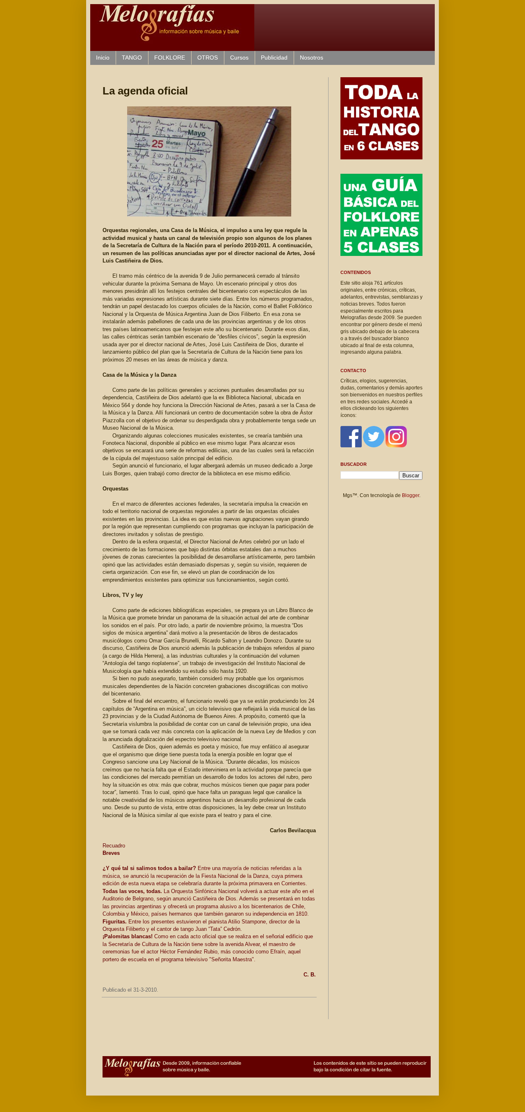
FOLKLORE (169, 57)
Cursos (239, 57)
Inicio (103, 57)
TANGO (132, 57)
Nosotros (311, 57)
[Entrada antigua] (314, 1011)
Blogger (410, 495)
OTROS (207, 57)
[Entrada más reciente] (105, 1011)
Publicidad (274, 57)
